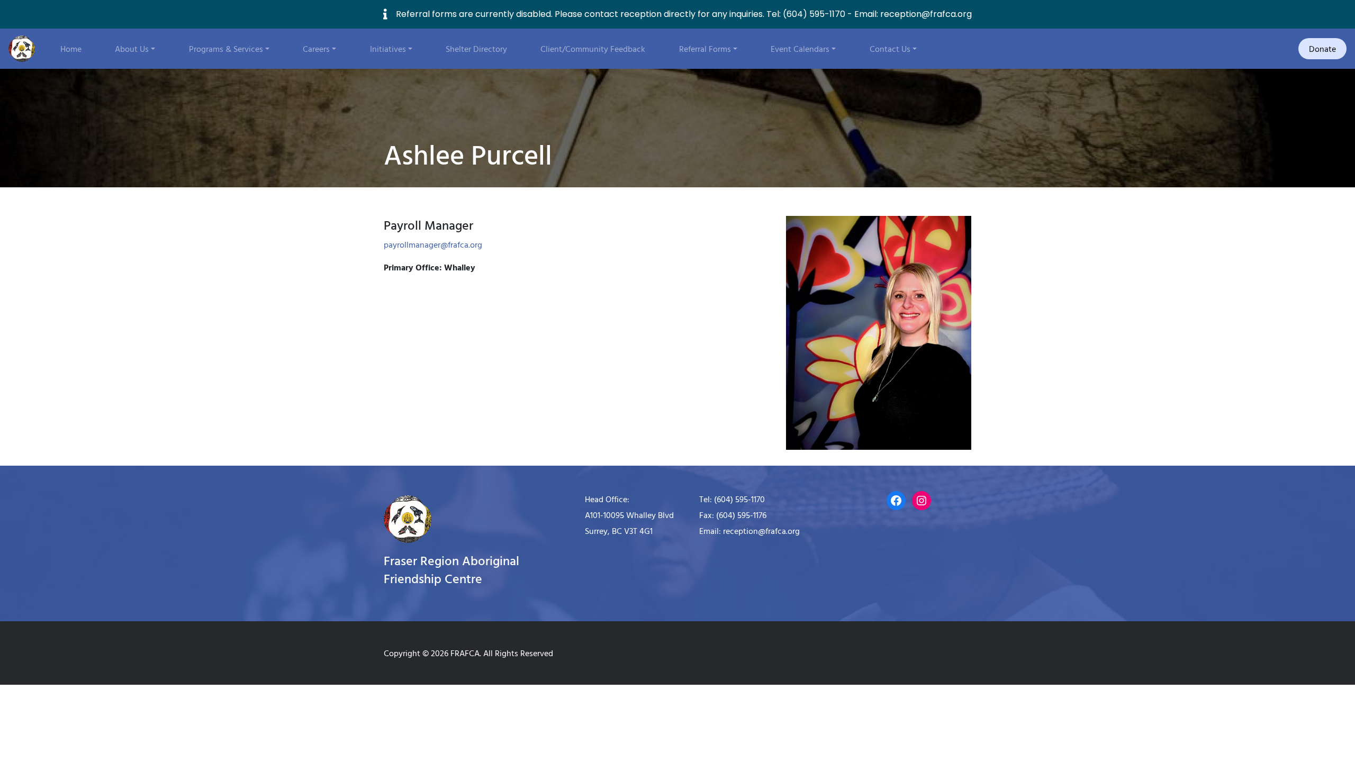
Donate (1322, 48)
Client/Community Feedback (592, 48)
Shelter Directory (476, 48)
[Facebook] (896, 500)
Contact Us (890, 48)
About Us (132, 48)
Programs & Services (226, 48)
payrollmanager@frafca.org (433, 244)
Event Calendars (800, 48)
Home (71, 48)
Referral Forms (705, 48)
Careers (316, 48)
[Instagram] (921, 500)
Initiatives (388, 48)
